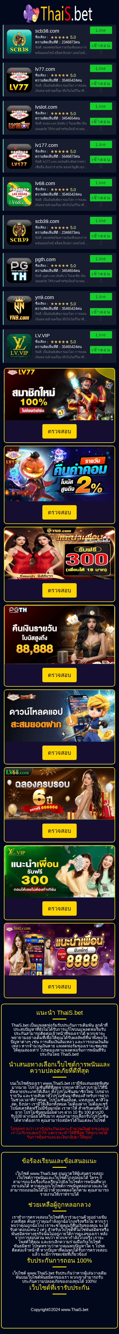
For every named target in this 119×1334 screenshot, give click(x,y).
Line (101, 30)
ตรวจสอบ (59, 431)
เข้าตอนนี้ (101, 46)
